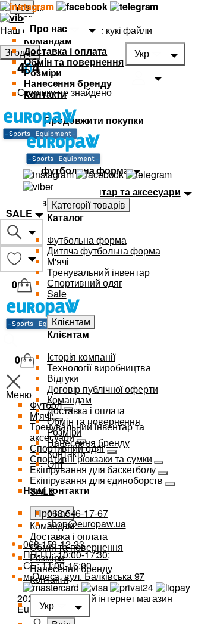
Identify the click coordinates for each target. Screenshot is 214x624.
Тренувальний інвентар (98, 272)
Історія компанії (81, 357)
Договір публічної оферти (102, 389)
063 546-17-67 (77, 513)
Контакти (45, 94)
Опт (55, 464)
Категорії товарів (88, 205)
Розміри (43, 72)
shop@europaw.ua (86, 523)
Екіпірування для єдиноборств (96, 480)
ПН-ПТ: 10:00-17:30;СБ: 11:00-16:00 (66, 560)
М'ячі (58, 261)
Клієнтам (71, 321)
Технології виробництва (99, 367)
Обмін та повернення (74, 62)
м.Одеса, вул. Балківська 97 (83, 576)
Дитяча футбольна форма (103, 250)
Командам (48, 40)
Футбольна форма (87, 240)
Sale (57, 293)
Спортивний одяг (84, 283)
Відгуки (62, 378)
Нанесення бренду (67, 83)
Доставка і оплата (65, 51)
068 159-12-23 (53, 544)
